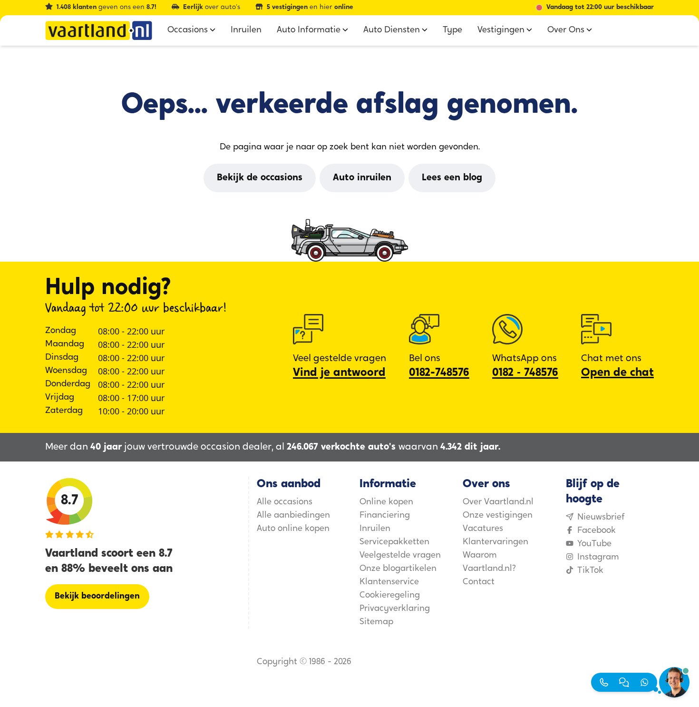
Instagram (598, 557)
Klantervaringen (495, 542)
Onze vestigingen (498, 515)
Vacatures (483, 529)
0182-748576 (439, 373)
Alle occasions (284, 502)
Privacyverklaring (394, 609)
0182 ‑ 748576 (525, 373)
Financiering (384, 515)
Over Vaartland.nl (498, 502)
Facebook (596, 531)
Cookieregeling (389, 595)
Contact (479, 582)
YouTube (594, 544)
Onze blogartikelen (398, 569)
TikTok (590, 571)
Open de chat (617, 373)
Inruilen (374, 529)
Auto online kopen (293, 529)
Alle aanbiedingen (293, 515)
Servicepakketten (394, 542)
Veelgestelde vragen (400, 555)
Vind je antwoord (339, 373)
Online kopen (386, 502)
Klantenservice (389, 582)
